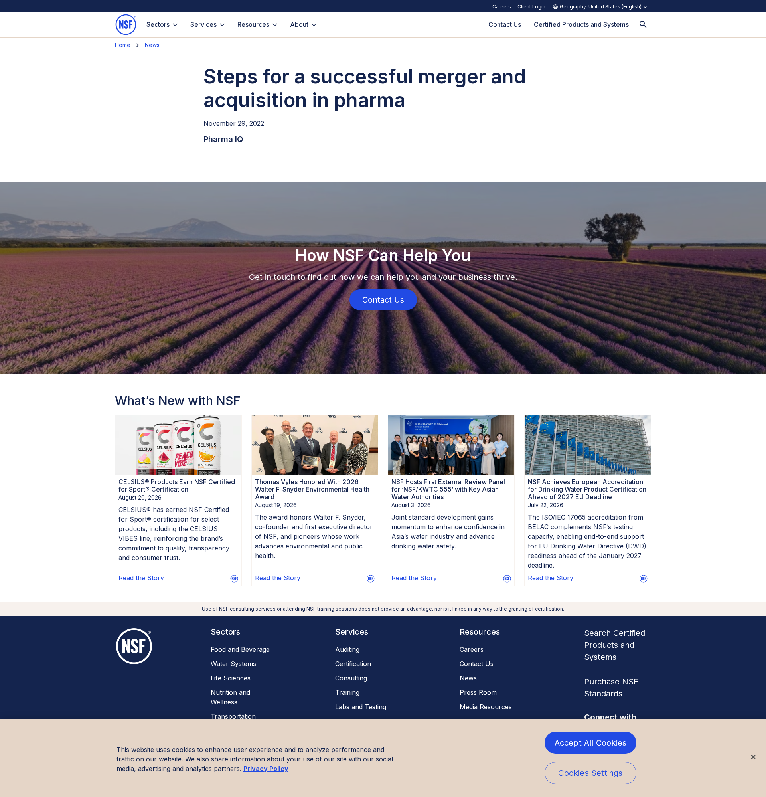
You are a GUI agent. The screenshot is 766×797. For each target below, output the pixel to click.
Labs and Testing (360, 707)
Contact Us (477, 664)
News (152, 45)
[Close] (753, 757)
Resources (253, 24)
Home (122, 45)
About (299, 24)
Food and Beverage (240, 649)
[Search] (643, 24)
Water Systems (233, 664)
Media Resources (486, 707)
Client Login (531, 7)
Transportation (233, 716)
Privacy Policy (265, 769)
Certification (353, 664)
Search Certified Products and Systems (614, 645)
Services (203, 24)
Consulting (351, 678)
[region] (383, 758)
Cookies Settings (590, 773)
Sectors (158, 24)
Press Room (478, 692)
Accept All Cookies (591, 743)
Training (347, 692)
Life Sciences (231, 678)
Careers (501, 7)
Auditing (347, 649)
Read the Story (141, 578)
